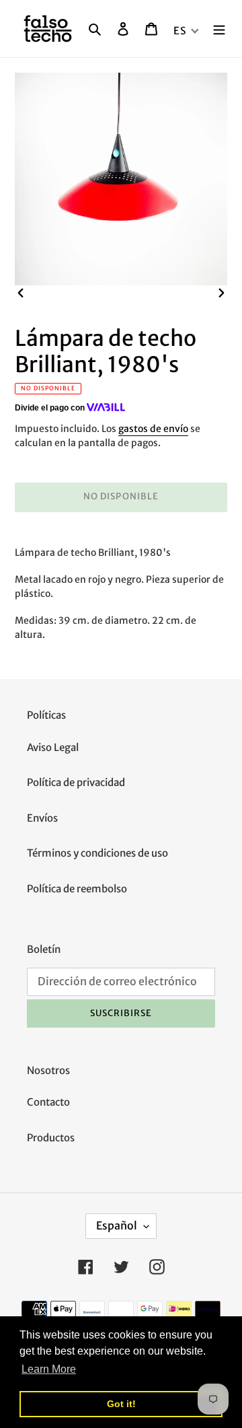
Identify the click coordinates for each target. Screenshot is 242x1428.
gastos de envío (153, 429)
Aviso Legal (53, 747)
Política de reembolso (77, 888)
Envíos (42, 818)
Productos (51, 1137)
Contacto (48, 1102)
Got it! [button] (121, 1403)
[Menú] (219, 28)
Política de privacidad (76, 782)
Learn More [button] (49, 1369)
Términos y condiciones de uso (97, 853)
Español (116, 1225)
